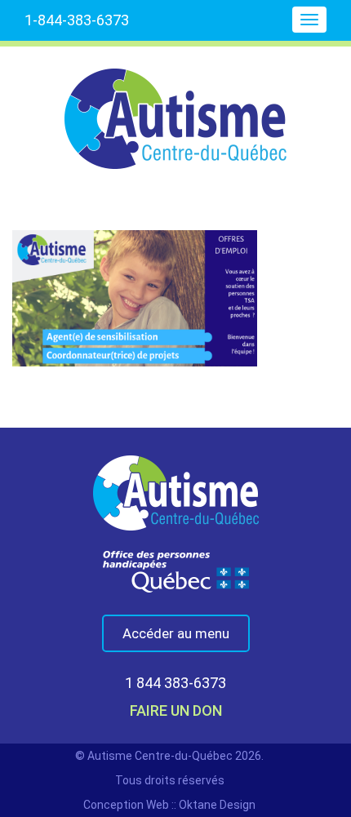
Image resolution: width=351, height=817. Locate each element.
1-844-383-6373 (76, 20)
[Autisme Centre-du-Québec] (175, 107)
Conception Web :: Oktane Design (169, 804)
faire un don (176, 710)
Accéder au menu (175, 633)
